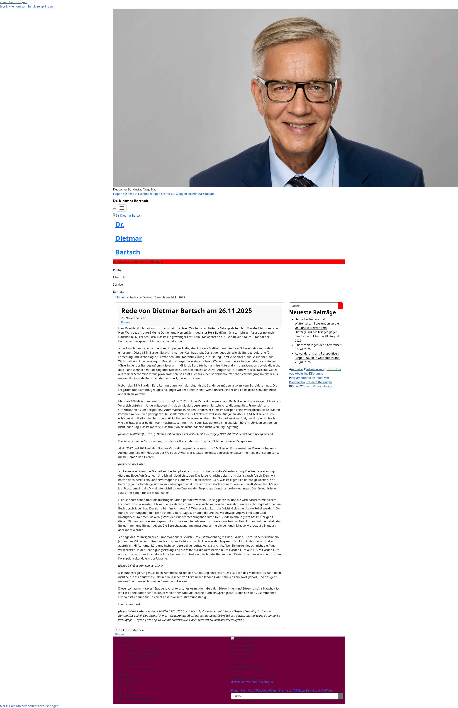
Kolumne (317, 373)
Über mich (120, 277)
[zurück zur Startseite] (127, 215)
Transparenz (135, 682)
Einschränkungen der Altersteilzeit (318, 345)
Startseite (127, 639)
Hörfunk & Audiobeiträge (144, 651)
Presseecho (297, 382)
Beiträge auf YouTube (141, 647)
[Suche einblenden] (114, 208)
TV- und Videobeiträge (317, 386)
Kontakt (118, 292)
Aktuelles (297, 369)
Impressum (129, 694)
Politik (117, 270)
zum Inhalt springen (13, 2)
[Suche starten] (340, 305)
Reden (121, 297)
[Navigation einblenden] (122, 208)
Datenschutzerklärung (136, 699)
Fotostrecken (315, 369)
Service (118, 284)
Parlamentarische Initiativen (310, 378)
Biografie (127, 677)
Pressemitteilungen (319, 382)
